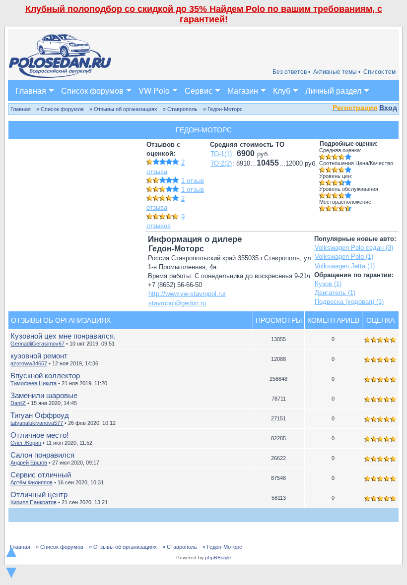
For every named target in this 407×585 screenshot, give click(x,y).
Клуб (281, 90)
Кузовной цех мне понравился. (63, 336)
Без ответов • (291, 71)
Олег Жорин (25, 443)
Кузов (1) (328, 284)
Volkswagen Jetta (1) (345, 266)
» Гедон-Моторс (223, 109)
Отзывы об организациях (61, 320)
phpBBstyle (218, 557)
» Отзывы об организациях (123, 109)
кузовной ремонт (39, 355)
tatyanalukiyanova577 (36, 423)
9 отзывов (165, 221)
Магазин (242, 90)
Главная (30, 90)
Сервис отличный (40, 474)
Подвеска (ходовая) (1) (349, 301)
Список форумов (92, 90)
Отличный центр (39, 494)
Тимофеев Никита (33, 383)
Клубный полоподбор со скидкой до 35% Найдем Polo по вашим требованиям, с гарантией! (203, 14)
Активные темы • (336, 71)
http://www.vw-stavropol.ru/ (187, 293)
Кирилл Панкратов (33, 502)
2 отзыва (165, 203)
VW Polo (154, 90)
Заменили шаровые (43, 395)
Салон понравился (42, 455)
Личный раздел (333, 90)
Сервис (198, 90)
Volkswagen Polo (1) (344, 256)
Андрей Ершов (28, 463)
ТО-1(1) (221, 154)
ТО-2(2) (221, 163)
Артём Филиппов (31, 482)
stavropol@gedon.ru (177, 303)
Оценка (380, 320)
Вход (388, 108)
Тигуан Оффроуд (39, 415)
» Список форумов (60, 109)
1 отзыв (192, 180)
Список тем (379, 71)
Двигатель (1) (335, 292)
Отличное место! (39, 435)
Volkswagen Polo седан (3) (354, 247)
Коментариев (333, 320)
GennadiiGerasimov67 (37, 344)
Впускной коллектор (45, 375)
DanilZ (18, 403)
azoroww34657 (28, 363)
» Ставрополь (180, 109)
